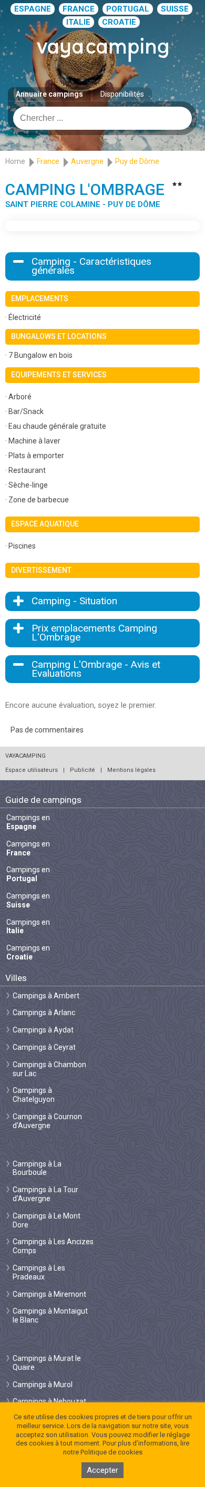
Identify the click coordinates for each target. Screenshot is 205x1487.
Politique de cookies (111, 1452)
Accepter (102, 1470)
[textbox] (102, 118)
